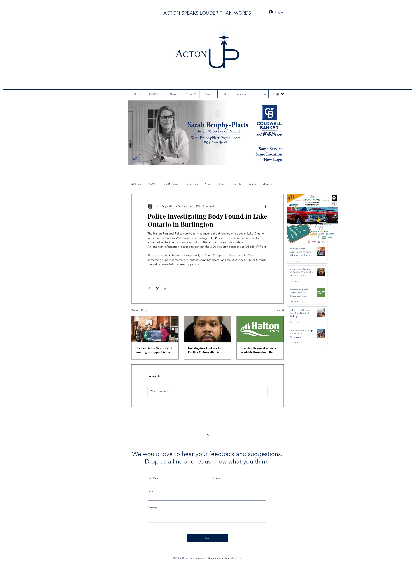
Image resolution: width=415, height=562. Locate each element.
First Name (153, 478)
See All (280, 310)
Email (150, 491)
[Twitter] (282, 94)
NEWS (151, 184)
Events (222, 184)
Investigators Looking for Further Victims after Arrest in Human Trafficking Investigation (206, 350)
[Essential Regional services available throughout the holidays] (260, 329)
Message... (153, 507)
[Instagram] (278, 94)
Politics (252, 184)
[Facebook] (273, 94)
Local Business (169, 184)
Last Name (215, 478)
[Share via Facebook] (149, 288)
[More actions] (265, 206)
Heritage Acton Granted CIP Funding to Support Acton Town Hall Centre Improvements (153, 350)
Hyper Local (192, 184)
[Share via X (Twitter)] (157, 288)
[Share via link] (164, 288)
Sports (209, 184)
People (237, 184)
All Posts (136, 184)
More (265, 184)
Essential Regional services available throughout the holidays (258, 350)
